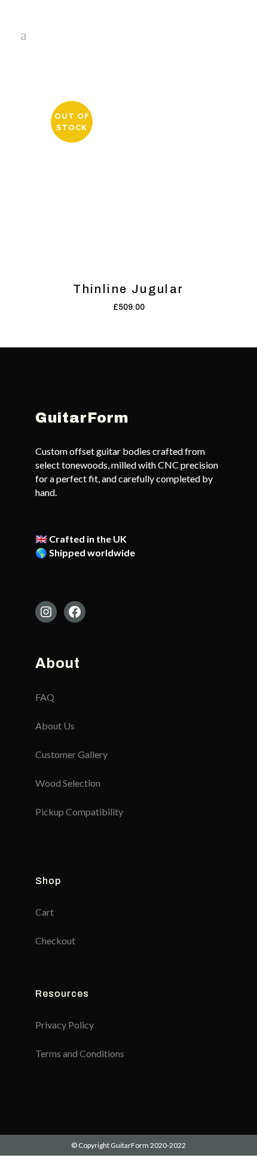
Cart (44, 911)
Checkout (55, 940)
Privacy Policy (64, 1024)
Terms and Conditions (79, 1053)
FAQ (44, 697)
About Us (55, 725)
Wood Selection (67, 783)
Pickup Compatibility (79, 811)
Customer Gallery (71, 754)
